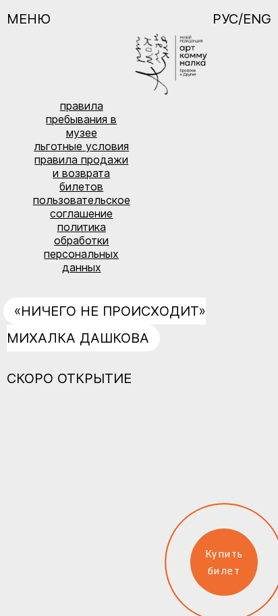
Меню (29, 19)
